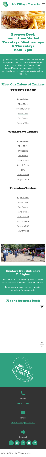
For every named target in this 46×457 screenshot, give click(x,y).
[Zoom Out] (42, 346)
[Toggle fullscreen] (42, 307)
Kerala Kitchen (23, 174)
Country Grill (23, 231)
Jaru (23, 170)
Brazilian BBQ (23, 226)
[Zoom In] (42, 342)
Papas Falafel (23, 141)
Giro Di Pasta (23, 165)
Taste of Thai (23, 123)
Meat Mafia (23, 146)
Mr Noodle (23, 151)
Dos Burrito (23, 155)
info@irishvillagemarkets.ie (23, 422)
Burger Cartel (23, 179)
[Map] (23, 326)
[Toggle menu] (43, 4)
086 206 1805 (23, 403)
